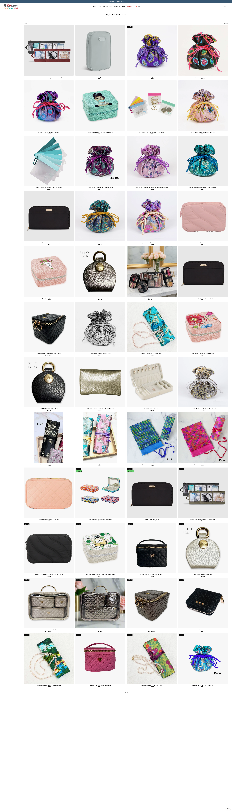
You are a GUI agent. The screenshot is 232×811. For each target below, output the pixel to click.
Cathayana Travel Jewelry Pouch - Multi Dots (48, 132)
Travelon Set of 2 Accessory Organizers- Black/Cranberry (48, 76)
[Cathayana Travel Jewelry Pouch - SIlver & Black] (100, 327)
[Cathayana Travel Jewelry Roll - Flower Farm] (152, 658)
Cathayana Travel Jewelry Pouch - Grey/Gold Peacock (203, 408)
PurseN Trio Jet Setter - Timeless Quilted (151, 298)
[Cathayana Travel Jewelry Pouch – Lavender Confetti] (152, 216)
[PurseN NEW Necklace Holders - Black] (49, 382)
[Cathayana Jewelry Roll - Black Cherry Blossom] (48, 437)
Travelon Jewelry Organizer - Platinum (100, 76)
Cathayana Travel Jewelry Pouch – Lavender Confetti (152, 242)
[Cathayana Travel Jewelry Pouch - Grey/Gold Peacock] (203, 382)
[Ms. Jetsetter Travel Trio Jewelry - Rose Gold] (49, 493)
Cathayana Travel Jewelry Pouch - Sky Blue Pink (203, 685)
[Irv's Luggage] (11, 6)
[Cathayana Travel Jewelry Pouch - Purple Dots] (152, 50)
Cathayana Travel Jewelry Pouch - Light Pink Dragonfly (203, 132)
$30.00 (203, 631)
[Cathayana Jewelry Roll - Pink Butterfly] (100, 437)
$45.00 (203, 244)
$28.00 (100, 78)
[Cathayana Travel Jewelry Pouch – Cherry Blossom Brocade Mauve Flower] (152, 161)
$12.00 (100, 299)
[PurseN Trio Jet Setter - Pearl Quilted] (49, 603)
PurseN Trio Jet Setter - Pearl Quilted (48, 629)
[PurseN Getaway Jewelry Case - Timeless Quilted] (151, 548)
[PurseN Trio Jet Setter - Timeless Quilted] (152, 271)
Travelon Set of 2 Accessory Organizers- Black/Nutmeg (203, 519)
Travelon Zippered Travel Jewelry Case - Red (203, 298)
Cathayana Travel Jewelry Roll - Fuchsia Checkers (203, 464)
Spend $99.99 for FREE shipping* (116, 1)
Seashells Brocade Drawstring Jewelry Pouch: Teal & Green (203, 187)
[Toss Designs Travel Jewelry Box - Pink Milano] (49, 271)
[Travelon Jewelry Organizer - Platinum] (100, 50)
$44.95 (152, 410)
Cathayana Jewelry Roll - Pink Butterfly (100, 464)
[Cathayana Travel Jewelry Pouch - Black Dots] (203, 50)
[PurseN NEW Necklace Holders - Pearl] (203, 548)
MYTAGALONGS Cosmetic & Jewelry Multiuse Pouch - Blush (203, 242)
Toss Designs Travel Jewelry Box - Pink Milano (48, 298)
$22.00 (49, 78)
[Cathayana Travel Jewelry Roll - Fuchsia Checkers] (203, 437)
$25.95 (100, 410)
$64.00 (49, 355)
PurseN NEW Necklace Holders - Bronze (100, 298)
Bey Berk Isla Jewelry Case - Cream (152, 408)
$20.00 (203, 521)
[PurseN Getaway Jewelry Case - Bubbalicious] (100, 658)
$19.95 (152, 134)
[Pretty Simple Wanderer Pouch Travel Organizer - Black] (203, 603)
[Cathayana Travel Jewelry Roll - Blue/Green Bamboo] (152, 437)
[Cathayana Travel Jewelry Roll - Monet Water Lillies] (49, 658)
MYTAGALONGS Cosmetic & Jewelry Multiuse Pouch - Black (49, 574)
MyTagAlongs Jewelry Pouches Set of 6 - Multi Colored (151, 132)
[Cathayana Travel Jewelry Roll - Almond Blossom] (152, 327)
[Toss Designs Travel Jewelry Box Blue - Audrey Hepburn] (100, 105)
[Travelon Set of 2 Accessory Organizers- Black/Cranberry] (49, 50)
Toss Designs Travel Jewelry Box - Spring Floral (203, 353)
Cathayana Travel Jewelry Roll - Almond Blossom (151, 353)
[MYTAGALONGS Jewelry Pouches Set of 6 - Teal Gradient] (49, 161)
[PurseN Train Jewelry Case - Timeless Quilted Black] (49, 327)
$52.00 (152, 576)
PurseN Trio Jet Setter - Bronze (100, 629)
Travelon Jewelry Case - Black (152, 519)
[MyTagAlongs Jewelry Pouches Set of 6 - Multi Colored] (152, 105)
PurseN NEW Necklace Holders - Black (49, 408)
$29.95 (152, 355)
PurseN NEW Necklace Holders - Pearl (203, 574)
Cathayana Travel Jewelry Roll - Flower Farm (151, 685)
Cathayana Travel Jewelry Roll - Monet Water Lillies (49, 685)
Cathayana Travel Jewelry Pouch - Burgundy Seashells (100, 187)
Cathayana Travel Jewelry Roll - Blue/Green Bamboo (152, 464)
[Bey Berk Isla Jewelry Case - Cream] (152, 382)
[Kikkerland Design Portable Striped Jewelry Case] (100, 493)
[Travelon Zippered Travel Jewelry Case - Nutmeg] (49, 216)
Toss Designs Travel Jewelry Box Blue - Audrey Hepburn (100, 132)
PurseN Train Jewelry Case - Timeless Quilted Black (49, 353)
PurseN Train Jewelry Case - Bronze (152, 629)
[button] (123, 6)
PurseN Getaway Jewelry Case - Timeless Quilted (151, 574)
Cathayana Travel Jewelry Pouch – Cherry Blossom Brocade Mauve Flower (152, 187)
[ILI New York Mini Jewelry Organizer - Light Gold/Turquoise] (100, 382)
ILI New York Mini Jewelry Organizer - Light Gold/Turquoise (100, 408)
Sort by (25, 23)
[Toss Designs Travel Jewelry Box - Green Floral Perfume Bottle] (100, 548)
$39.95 (100, 134)
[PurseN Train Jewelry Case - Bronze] (152, 603)
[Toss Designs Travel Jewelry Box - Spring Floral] (203, 327)
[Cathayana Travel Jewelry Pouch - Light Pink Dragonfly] (203, 105)
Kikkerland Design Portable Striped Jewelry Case (100, 519)
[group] (116, 1)
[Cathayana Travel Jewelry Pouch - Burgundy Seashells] (100, 161)
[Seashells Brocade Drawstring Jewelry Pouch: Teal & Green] (203, 161)
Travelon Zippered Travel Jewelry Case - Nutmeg (48, 242)
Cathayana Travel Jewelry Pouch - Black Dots (203, 76)
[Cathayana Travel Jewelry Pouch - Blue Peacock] (100, 216)
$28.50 (49, 465)
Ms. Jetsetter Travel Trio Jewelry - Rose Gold (49, 519)
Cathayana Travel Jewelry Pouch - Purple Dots (151, 76)
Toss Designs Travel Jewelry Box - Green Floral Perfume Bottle (100, 574)
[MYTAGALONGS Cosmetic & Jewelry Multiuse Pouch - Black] (49, 548)
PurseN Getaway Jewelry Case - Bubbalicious (100, 685)
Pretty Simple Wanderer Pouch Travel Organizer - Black (203, 629)
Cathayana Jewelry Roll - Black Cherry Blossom (49, 464)
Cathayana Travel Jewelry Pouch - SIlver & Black (100, 353)
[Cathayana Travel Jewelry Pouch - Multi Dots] (49, 105)
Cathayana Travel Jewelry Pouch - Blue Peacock (100, 242)
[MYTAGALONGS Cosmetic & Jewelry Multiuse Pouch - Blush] (203, 216)
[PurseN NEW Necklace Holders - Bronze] (100, 271)
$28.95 (152, 78)
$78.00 (152, 299)
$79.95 (49, 521)
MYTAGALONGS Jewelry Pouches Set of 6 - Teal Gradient (49, 187)
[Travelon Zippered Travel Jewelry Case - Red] (203, 271)
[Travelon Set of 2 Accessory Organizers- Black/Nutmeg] (203, 493)
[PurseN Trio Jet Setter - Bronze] (100, 603)
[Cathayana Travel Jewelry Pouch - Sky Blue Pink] (203, 658)
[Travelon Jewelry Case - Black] (152, 493)
